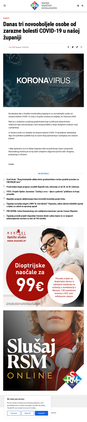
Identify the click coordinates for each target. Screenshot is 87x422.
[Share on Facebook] (68, 47)
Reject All (28, 413)
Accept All (41, 413)
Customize (14, 413)
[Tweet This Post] (73, 47)
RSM (13, 47)
